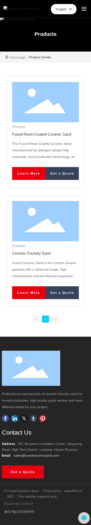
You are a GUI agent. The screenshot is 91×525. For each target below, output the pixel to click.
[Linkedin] (14, 418)
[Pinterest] (42, 418)
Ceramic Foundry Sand (31, 253)
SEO (10, 496)
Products (45, 34)
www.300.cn (73, 491)
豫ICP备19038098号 (19, 512)
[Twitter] (24, 418)
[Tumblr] (33, 418)
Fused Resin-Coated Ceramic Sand (41, 134)
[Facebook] (5, 418)
